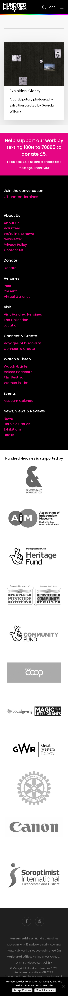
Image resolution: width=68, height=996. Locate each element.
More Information (45, 990)
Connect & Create (19, 348)
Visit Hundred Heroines (23, 314)
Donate (10, 267)
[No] (63, 986)
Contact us (13, 249)
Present (10, 291)
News (8, 418)
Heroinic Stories (17, 423)
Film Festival (14, 377)
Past (8, 285)
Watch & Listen (16, 366)
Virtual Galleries (17, 296)
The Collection (16, 319)
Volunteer (12, 228)
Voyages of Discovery (22, 343)
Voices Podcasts (18, 371)
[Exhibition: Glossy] (34, 81)
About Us (11, 223)
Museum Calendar (19, 400)
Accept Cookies (22, 990)
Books (9, 434)
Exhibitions (13, 429)
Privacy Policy (15, 244)
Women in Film (16, 382)
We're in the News (19, 233)
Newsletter (13, 239)
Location (11, 325)
